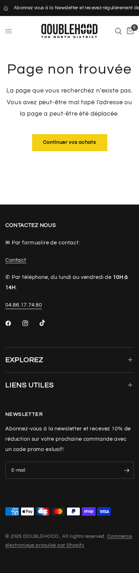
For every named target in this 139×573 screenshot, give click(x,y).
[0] (129, 31)
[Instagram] (30, 323)
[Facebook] (13, 323)
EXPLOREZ (24, 360)
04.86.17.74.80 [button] (23, 305)
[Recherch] (118, 31)
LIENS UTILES (29, 385)
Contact (15, 260)
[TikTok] (47, 323)
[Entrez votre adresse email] (126, 470)
